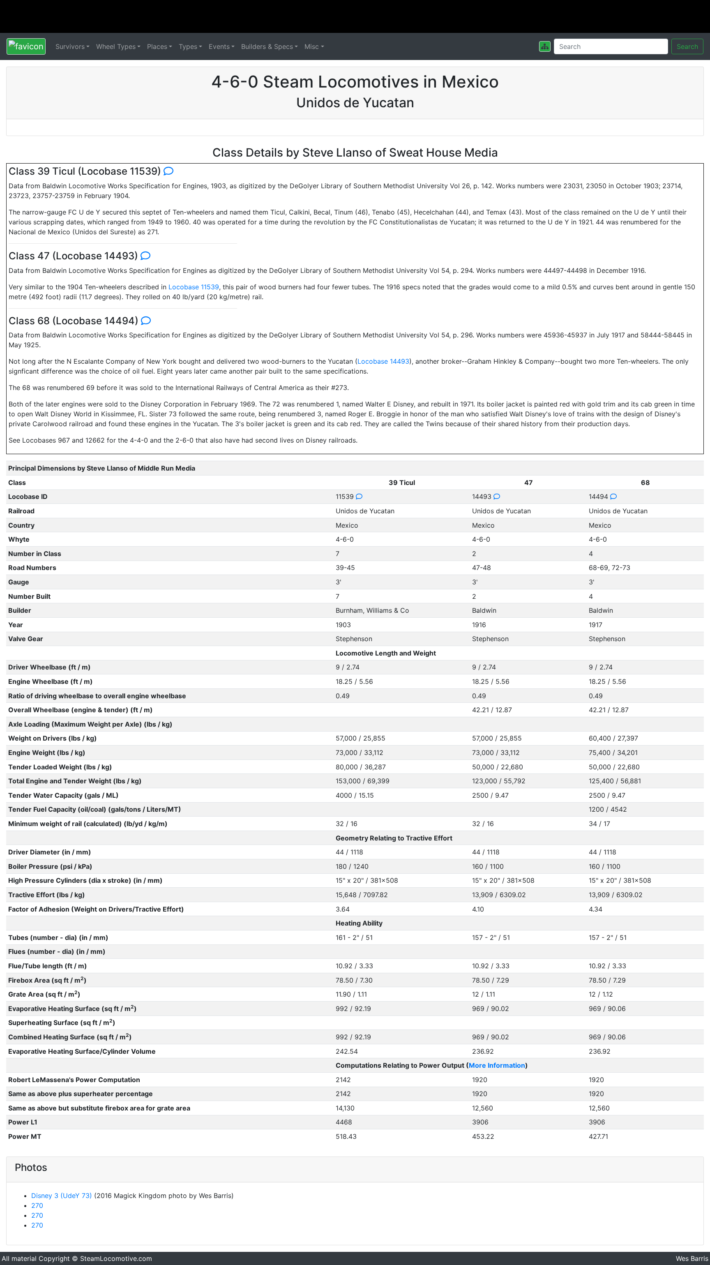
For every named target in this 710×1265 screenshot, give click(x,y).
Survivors (70, 46)
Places (157, 46)
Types (188, 46)
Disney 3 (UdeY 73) (61, 1195)
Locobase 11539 (193, 287)
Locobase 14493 (383, 361)
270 (37, 1205)
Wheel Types (116, 46)
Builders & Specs (267, 46)
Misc (311, 46)
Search (687, 46)
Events (219, 46)
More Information (497, 1065)
